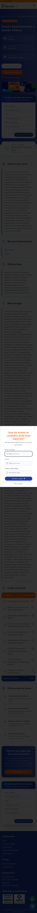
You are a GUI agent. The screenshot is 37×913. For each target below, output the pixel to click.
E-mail (7, 459)
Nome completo (10, 450)
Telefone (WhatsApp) (11, 468)
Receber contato (17, 479)
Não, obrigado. (18, 484)
